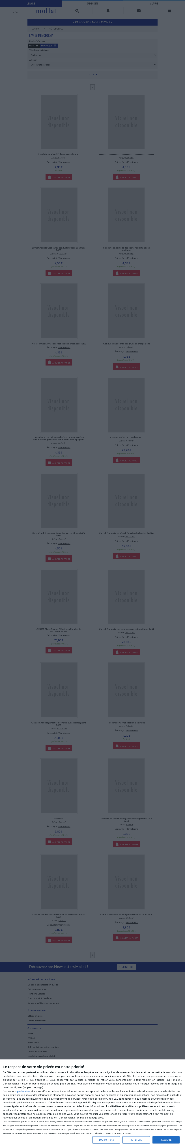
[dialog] (92, 1104)
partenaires (23, 1091)
